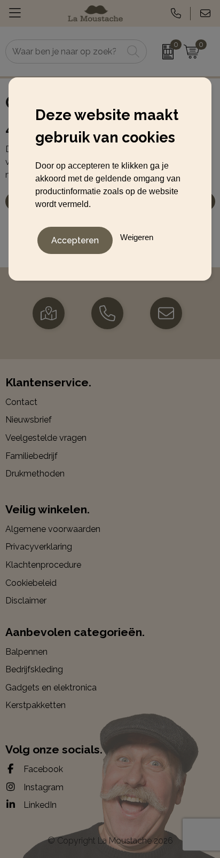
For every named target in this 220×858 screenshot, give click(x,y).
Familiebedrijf (31, 456)
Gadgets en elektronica (51, 687)
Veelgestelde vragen (46, 438)
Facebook (42, 769)
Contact (21, 402)
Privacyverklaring (38, 547)
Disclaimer (25, 600)
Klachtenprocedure (43, 565)
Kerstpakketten (35, 705)
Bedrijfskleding (34, 669)
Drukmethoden (35, 473)
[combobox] (64, 51)
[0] (162, 52)
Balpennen (26, 652)
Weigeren (136, 237)
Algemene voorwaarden (52, 529)
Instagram (42, 787)
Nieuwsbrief (28, 420)
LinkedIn (39, 805)
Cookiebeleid (31, 583)
